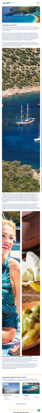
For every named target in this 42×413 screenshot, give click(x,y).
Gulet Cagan (26, 395)
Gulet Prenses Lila (7, 395)
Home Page (17, 13)
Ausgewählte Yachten (20, 403)
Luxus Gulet (6, 384)
